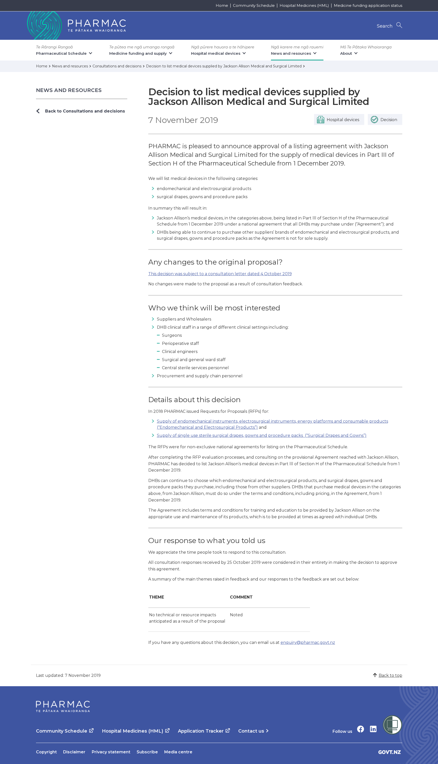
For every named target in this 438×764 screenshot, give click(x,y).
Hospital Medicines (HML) (304, 5)
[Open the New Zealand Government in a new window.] (389, 752)
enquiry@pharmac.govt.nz (308, 642)
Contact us (251, 731)
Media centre (178, 752)
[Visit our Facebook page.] (360, 728)
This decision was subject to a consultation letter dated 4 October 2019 (220, 273)
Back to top (390, 675)
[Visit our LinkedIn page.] (373, 728)
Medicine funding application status (368, 5)
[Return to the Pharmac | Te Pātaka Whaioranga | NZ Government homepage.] (76, 25)
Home (222, 5)
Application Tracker (201, 731)
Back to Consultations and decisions (85, 111)
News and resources (69, 90)
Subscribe (147, 752)
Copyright (46, 752)
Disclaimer (74, 752)
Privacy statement (111, 752)
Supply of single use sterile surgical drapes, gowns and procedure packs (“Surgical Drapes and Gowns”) (262, 435)
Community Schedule (254, 5)
